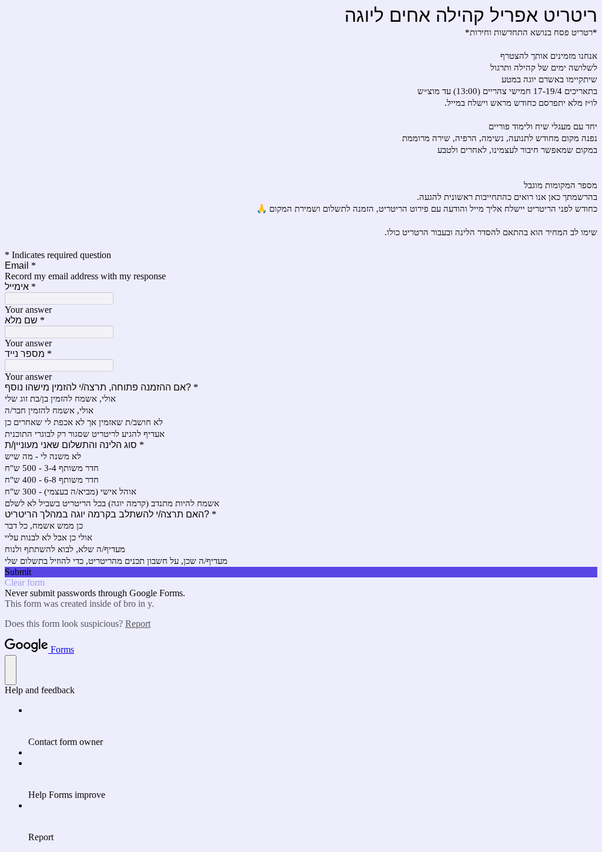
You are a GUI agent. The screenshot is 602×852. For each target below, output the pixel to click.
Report (137, 624)
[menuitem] (312, 726)
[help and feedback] (10, 670)
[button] (301, 572)
